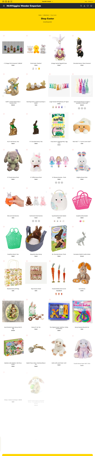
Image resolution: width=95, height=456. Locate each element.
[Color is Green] (82, 108)
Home (40, 15)
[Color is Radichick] (39, 442)
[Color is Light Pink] (56, 107)
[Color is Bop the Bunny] (54, 221)
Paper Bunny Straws (36, 288)
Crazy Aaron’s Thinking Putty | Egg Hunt (59, 142)
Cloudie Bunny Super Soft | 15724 (82, 363)
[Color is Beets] (83, 404)
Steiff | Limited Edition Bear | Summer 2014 (13, 102)
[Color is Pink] (85, 108)
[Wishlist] (87, 6)
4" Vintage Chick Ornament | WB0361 (13, 63)
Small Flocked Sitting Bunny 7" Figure (59, 437)
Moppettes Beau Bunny (36, 254)
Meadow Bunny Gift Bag (13, 288)
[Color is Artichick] (33, 442)
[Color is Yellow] (83, 221)
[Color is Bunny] (33, 69)
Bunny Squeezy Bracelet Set (82, 327)
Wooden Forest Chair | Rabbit (59, 399)
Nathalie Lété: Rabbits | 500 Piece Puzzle (13, 363)
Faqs (86, 1)
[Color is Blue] (59, 183)
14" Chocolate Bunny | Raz (35, 141)
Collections (46, 15)
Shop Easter (53, 15)
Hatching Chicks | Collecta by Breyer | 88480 (35, 102)
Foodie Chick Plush (36, 437)
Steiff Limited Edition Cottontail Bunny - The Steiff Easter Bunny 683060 (36, 400)
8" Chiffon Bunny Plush (36, 177)
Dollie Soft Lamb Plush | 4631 (59, 363)
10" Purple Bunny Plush (13, 177)
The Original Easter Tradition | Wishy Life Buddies (59, 328)
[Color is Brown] (39, 221)
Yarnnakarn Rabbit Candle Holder (81, 254)
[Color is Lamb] (36, 69)
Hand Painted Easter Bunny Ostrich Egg (13, 328)
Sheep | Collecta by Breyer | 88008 (13, 399)
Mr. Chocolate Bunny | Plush (59, 254)
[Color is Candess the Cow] (63, 221)
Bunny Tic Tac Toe (36, 327)
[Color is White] (53, 107)
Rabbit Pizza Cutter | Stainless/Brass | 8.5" (36, 363)
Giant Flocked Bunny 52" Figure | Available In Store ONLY (82, 102)
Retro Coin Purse (82, 399)
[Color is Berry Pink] (80, 221)
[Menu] (4, 5)
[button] (81, 6)
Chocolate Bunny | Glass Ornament (82, 63)
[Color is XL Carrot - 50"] (56, 294)
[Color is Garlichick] (36, 442)
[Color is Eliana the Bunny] (57, 221)
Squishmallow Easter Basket (59, 216)
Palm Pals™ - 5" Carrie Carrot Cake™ (82, 141)
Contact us (90, 1)
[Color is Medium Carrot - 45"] (59, 294)
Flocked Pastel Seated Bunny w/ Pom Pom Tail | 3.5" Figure (82, 438)
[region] (47, 1)
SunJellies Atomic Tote (13, 254)
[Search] (81, 6)
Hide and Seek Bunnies (13, 216)
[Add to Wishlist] (4, 35)
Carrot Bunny (82, 288)
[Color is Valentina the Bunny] (60, 221)
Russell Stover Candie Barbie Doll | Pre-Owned (13, 438)
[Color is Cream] (53, 442)
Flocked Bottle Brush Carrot (59, 288)
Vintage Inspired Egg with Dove (59, 63)
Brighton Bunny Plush (82, 177)
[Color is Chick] (39, 69)
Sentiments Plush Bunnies (36, 216)
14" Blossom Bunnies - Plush (59, 177)
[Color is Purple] (62, 107)
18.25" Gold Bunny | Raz (13, 141)
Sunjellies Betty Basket (82, 216)
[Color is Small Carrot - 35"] (62, 294)
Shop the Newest (46, 1)
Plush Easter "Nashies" (36, 63)
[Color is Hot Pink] (59, 107)
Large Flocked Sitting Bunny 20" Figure (59, 101)
